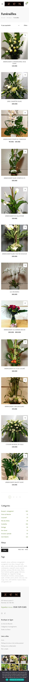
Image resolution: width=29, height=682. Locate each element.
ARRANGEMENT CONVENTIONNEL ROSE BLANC (14, 62)
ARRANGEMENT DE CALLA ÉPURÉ (14, 216)
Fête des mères (16, 570)
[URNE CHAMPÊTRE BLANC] (14, 85)
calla (22, 564)
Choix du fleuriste (6, 514)
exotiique (3, 570)
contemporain (5, 568)
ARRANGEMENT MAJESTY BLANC (14, 482)
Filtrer (4, 550)
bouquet (17, 564)
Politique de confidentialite (16, 679)
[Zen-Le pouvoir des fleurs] (14, 4)
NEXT (20, 497)
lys (8, 574)
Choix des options (25, 113)
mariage (18, 574)
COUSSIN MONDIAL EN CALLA (14, 444)
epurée (22, 568)
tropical (19, 580)
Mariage (3, 527)
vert (10, 582)
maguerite (13, 574)
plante (16, 578)
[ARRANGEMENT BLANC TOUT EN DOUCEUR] (14, 238)
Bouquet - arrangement (7, 511)
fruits (2, 572)
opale (2, 578)
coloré (25, 566)
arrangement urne (6, 564)
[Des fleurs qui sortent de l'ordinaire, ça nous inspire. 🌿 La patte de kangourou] (14, 668)
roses (6, 580)
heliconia (21, 572)
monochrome (4, 576)
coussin (17, 568)
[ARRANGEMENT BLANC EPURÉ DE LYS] (14, 162)
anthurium (14, 562)
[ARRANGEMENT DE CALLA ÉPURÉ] (14, 200)
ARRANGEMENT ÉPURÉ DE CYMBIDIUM (14, 139)
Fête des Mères (5, 521)
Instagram (2, 613)
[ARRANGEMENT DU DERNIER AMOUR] (14, 314)
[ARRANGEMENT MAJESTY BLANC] (14, 466)
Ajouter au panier (25, 35)
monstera (11, 576)
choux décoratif (18, 566)
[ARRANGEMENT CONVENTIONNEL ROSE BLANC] (14, 46)
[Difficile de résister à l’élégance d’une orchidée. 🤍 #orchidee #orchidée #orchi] (14, 659)
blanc (13, 564)
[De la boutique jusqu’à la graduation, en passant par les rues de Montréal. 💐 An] (23, 659)
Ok (7, 679)
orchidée (7, 578)
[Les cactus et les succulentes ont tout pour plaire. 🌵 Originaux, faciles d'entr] (23, 668)
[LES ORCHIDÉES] (14, 276)
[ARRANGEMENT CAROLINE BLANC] (14, 390)
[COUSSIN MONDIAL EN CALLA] (14, 428)
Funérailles (4, 524)
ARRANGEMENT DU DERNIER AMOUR (14, 330)
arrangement (20, 562)
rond (20, 578)
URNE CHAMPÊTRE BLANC (14, 101)
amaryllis (3, 562)
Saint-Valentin (5, 537)
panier (12, 578)
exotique (9, 570)
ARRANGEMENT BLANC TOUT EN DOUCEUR (14, 254)
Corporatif (4, 517)
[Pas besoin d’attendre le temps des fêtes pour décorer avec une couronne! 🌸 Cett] (5, 659)
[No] (27, 676)
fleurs (22, 570)
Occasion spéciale (6, 533)
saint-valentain (13, 580)
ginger (17, 572)
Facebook (4, 613)
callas (2, 566)
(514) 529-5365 (19, 607)
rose (23, 578)
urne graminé (5, 582)
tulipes (24, 580)
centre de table (9, 566)
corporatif (12, 568)
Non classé (4, 530)
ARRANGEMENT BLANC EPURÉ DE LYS (14, 178)
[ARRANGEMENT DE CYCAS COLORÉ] (14, 352)
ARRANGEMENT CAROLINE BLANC (14, 406)
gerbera (12, 572)
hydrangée (4, 574)
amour (8, 562)
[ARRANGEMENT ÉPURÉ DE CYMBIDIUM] (14, 123)
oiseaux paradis (19, 576)
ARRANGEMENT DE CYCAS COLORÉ (14, 369)
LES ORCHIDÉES (14, 292)
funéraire (7, 572)
